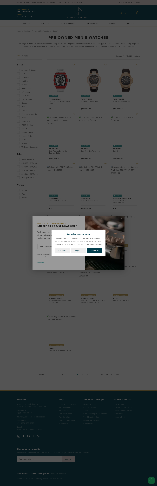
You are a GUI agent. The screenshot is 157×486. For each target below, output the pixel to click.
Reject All (78, 250)
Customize (62, 250)
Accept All (94, 250)
